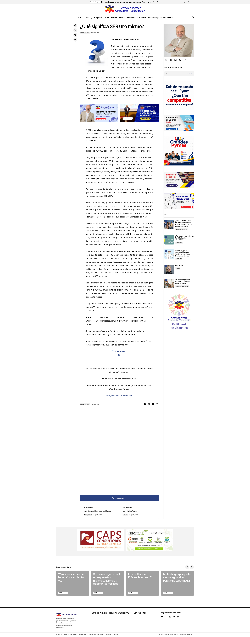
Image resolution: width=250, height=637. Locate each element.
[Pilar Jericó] (169, 269)
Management (88, 514)
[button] (188, 2)
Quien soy (59, 634)
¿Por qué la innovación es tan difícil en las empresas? (184, 238)
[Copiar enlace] (75, 39)
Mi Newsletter (140, 613)
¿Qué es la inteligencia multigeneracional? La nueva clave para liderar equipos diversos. (183, 223)
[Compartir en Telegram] (75, 35)
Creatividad (179, 242)
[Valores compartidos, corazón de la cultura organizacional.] (169, 283)
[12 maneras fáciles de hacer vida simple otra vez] (72, 583)
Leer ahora (156, 2)
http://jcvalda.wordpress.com (119, 395)
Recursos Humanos (181, 229)
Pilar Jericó (179, 265)
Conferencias (82, 634)
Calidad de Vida (84, 32)
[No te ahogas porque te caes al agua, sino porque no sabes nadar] (177, 583)
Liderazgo (179, 258)
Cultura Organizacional (182, 286)
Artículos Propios (95, 2)
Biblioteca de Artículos (112, 634)
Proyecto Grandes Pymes (120, 613)
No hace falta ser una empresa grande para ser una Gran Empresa (126, 2)
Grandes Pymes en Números (96, 634)
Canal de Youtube (99, 613)
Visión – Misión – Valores (70, 634)
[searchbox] (174, 73)
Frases (126, 514)
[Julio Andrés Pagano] (139, 512)
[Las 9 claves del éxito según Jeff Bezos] (99, 512)
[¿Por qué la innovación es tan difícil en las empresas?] (169, 239)
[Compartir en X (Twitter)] (75, 30)
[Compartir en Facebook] (75, 25)
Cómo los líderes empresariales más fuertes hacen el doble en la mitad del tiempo (184, 253)
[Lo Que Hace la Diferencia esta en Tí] (142, 583)
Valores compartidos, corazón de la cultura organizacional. (183, 281)
